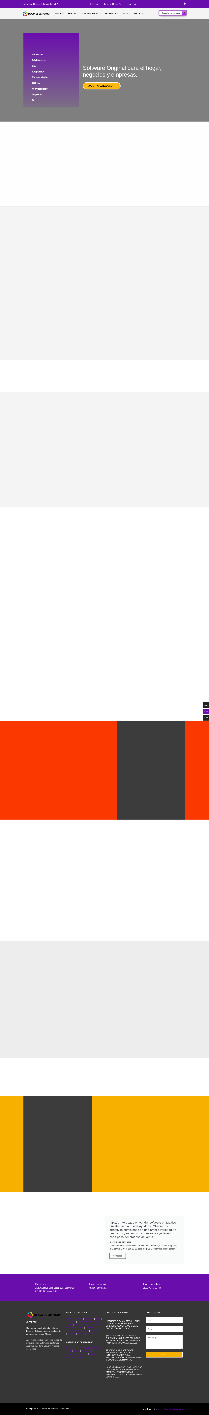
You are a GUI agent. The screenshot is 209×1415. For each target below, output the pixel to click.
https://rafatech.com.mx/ (170, 1408)
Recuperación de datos (77, 1354)
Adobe (70, 1324)
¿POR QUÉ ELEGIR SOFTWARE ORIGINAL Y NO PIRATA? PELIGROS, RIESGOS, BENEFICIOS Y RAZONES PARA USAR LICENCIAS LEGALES (123, 1339)
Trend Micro (82, 1321)
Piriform (80, 1333)
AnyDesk (89, 1327)
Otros (35, 100)
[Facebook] (185, 4)
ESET (35, 65)
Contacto (138, 13)
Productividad (72, 1348)
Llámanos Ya (97, 1284)
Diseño (77, 1351)
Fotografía (86, 1351)
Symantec (71, 1321)
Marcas (72, 13)
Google (79, 1318)
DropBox (80, 1327)
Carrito (131, 3)
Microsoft (37, 54)
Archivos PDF (86, 1348)
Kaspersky (38, 71)
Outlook (97, 1348)
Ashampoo (95, 1330)
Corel (76, 1324)
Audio (69, 1351)
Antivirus (93, 1354)
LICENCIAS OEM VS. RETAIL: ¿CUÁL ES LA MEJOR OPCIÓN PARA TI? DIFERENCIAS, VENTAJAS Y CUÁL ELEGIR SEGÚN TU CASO (123, 1324)
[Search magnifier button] (184, 13)
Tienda (58, 13)
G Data (36, 83)
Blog (125, 13)
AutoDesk (71, 1333)
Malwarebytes (40, 77)
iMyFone (37, 94)
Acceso (93, 3)
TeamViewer (91, 1333)
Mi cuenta (110, 13)
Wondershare (40, 88)
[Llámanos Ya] (82, 1285)
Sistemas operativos (75, 1357)
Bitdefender (39, 60)
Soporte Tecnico (91, 13)
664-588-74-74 (112, 3)
